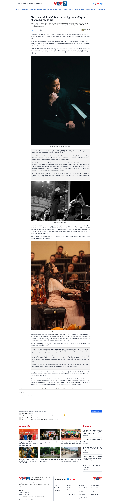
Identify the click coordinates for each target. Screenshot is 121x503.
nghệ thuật (70, 388)
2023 (76, 388)
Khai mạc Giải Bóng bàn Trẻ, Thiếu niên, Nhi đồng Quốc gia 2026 (93, 448)
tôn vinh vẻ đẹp (38, 388)
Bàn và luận (33, 9)
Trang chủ (56, 485)
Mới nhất (56, 487)
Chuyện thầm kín (101, 9)
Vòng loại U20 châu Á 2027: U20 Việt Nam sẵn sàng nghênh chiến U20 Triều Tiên (93, 432)
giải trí (64, 388)
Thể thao (65, 9)
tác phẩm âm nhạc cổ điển (50, 388)
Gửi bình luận (95, 411)
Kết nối (83, 9)
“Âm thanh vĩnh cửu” (27, 388)
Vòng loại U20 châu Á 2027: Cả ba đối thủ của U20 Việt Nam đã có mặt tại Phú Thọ (93, 458)
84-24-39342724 (25, 494)
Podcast (31, 3)
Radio (24, 3)
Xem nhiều (57, 490)
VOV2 (80, 388)
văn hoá (59, 388)
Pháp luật (71, 9)
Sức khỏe (77, 9)
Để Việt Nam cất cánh (23, 9)
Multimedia (39, 3)
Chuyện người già (90, 9)
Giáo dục (49, 9)
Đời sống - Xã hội (41, 9)
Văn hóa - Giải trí (57, 9)
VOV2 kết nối (82, 494)
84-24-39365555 (25, 492)
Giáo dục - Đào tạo (83, 487)
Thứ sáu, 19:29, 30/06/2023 (83, 14)
